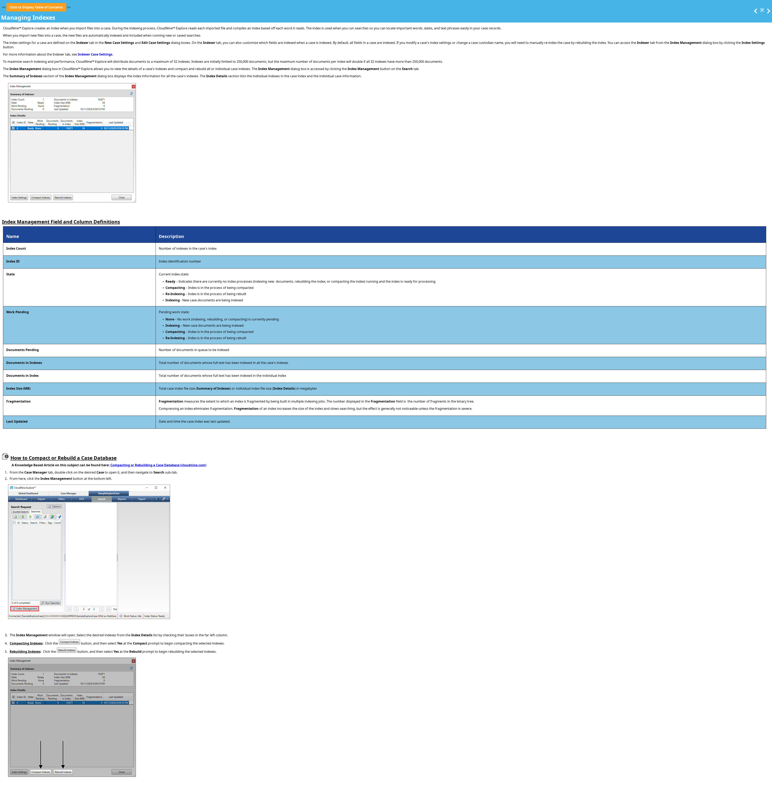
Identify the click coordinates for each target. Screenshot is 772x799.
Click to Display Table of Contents (36, 7)
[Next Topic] (768, 12)
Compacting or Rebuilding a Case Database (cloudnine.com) (158, 465)
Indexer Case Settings (95, 54)
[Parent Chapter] (762, 12)
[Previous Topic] (755, 12)
